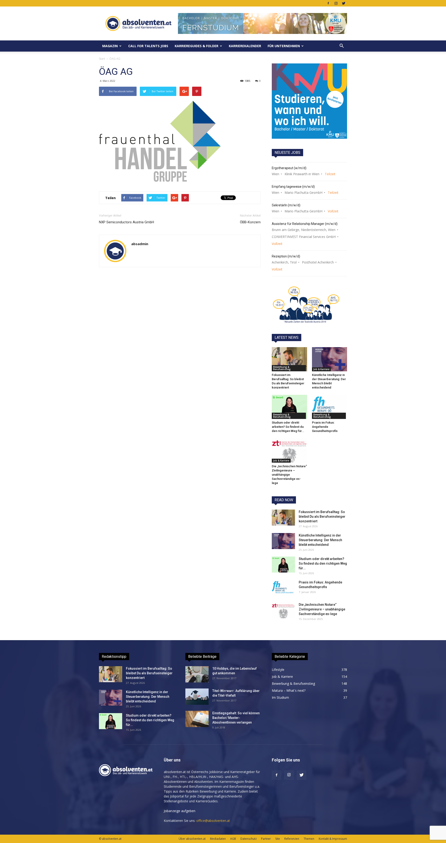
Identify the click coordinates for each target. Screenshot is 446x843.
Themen (309, 839)
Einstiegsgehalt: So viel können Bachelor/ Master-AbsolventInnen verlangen (236, 717)
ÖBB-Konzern (250, 222)
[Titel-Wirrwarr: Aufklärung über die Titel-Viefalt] (197, 696)
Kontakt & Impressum (333, 839)
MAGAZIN (110, 46)
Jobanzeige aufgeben (179, 811)
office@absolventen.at (213, 820)
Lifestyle (278, 669)
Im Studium (280, 697)
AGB (233, 839)
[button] (341, 46)
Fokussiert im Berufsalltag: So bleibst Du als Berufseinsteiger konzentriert (322, 516)
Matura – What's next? (288, 690)
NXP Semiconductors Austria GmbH (126, 222)
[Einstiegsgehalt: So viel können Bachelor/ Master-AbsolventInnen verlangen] (197, 719)
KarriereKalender (245, 46)
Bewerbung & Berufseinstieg (282, 368)
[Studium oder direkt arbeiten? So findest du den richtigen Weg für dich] (289, 407)
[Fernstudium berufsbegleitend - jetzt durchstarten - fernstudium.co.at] (309, 101)
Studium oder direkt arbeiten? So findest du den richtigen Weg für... (288, 427)
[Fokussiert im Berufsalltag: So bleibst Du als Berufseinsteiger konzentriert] (289, 359)
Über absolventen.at (192, 839)
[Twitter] (343, 3)
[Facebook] (328, 3)
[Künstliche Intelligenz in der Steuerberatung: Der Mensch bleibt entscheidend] (329, 359)
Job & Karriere (321, 369)
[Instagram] (335, 3)
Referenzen (291, 839)
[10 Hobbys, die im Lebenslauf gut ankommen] (197, 674)
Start (102, 59)
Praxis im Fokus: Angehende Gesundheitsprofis (325, 427)
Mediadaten (218, 839)
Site (277, 839)
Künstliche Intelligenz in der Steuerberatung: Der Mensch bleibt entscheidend (320, 540)
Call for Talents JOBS (148, 46)
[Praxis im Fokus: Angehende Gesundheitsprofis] (329, 407)
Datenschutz (248, 839)
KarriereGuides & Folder (196, 46)
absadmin (139, 243)
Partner (266, 839)
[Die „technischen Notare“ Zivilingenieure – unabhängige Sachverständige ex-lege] (289, 450)
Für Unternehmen (284, 46)
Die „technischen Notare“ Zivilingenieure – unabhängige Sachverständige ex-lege (289, 474)
